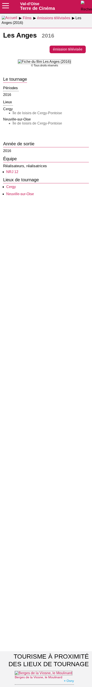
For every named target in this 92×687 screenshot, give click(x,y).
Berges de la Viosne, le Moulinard (38, 677)
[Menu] (5, 7)
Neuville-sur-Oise (20, 194)
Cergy (11, 187)
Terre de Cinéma (37, 6)
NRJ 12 (12, 172)
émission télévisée (67, 49)
